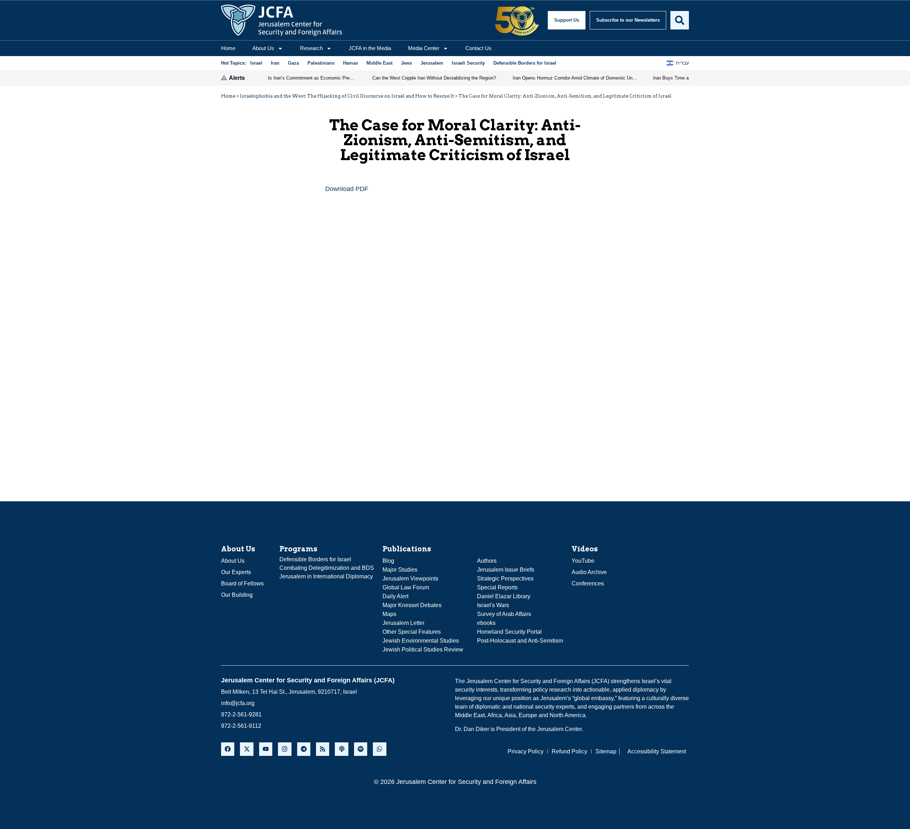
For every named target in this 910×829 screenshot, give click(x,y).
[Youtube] (265, 749)
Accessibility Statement (656, 751)
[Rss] (322, 749)
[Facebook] (227, 749)
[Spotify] (360, 749)
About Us (263, 48)
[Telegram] (303, 749)
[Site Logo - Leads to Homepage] (281, 20)
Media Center (423, 48)
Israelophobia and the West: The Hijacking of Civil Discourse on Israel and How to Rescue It (347, 96)
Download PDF (346, 188)
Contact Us (478, 48)
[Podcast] (341, 749)
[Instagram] (284, 749)
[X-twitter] (246, 749)
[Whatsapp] (379, 749)
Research (311, 48)
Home (228, 48)
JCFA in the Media (370, 48)
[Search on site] (679, 20)
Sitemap (605, 751)
